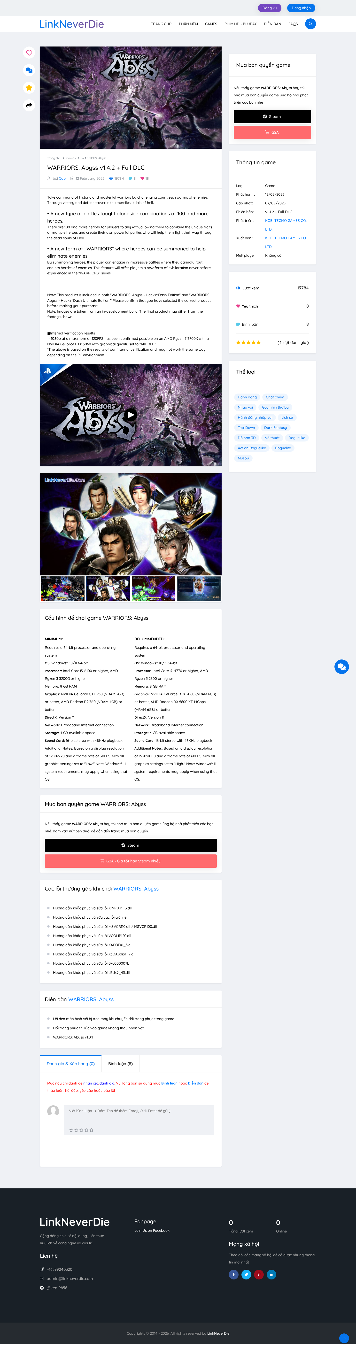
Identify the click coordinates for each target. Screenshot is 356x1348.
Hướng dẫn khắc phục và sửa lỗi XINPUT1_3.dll (92, 908)
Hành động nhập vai (255, 417)
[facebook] (234, 1274)
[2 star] (76, 1130)
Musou (243, 458)
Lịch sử (287, 417)
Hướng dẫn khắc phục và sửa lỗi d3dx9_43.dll (91, 972)
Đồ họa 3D (247, 437)
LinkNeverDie (218, 1333)
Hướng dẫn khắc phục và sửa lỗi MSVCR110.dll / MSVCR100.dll (105, 926)
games (71, 158)
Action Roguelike (252, 448)
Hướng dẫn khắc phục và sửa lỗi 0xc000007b (91, 963)
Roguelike (297, 437)
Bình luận (120, 1063)
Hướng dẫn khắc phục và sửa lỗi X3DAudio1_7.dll (94, 954)
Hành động (247, 397)
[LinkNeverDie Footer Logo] (75, 1221)
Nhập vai (245, 407)
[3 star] (81, 1130)
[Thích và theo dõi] (29, 52)
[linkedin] (271, 1274)
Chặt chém (275, 397)
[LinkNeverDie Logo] (72, 23)
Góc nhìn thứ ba (275, 407)
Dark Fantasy (275, 427)
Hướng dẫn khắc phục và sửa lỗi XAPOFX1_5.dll (92, 945)
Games (211, 24)
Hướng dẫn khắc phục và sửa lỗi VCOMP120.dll (92, 935)
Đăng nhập (301, 8)
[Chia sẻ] (29, 105)
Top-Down (246, 427)
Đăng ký (270, 8)
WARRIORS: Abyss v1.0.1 (73, 1037)
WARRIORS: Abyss (94, 158)
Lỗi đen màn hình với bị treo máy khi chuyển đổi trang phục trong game (113, 1018)
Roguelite (283, 448)
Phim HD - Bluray (240, 24)
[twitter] (246, 1274)
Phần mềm (188, 24)
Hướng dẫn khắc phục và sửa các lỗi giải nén (91, 917)
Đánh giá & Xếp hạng (71, 1063)
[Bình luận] (29, 70)
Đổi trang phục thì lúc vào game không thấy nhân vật (98, 1028)
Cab (62, 178)
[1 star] (71, 1130)
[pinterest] (259, 1274)
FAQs (293, 24)
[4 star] (86, 1130)
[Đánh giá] (29, 88)
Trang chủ (161, 24)
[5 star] (91, 1130)
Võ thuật (272, 437)
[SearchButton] (310, 23)
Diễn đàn (272, 24)
